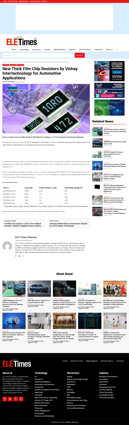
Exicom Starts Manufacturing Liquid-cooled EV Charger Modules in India (113, 177)
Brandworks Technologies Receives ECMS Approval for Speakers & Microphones (114, 302)
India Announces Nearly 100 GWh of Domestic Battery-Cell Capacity (13, 334)
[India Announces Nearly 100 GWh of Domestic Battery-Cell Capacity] (97, 165)
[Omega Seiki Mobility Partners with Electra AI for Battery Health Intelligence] (64, 288)
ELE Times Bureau (9, 81)
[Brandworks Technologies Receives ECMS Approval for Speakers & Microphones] (115, 288)
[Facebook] (16, 255)
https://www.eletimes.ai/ (23, 240)
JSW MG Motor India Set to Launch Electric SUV (39, 301)
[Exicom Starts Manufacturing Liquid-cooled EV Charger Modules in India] (97, 177)
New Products (20, 65)
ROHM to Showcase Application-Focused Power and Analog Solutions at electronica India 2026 (114, 335)
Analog (55, 331)
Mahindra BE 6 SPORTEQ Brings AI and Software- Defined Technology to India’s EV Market (115, 211)
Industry (9, 62)
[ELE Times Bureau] (7, 246)
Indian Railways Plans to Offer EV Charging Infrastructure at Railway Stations (115, 131)
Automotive (16, 62)
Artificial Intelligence (109, 208)
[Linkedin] (19, 255)
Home (4, 62)
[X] (23, 255)
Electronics (106, 298)
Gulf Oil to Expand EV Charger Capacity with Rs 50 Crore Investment (113, 154)
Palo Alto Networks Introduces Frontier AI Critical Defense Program (88, 334)
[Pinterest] (15, 399)
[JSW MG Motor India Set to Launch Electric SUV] (97, 143)
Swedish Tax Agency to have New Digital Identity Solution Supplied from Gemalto (22, 224)
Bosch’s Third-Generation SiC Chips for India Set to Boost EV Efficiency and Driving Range (114, 200)
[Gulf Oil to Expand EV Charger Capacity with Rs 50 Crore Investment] (97, 154)
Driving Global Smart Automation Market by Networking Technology (68, 224)
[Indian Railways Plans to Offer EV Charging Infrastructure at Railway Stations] (97, 131)
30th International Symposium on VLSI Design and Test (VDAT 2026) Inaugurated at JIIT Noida (64, 335)
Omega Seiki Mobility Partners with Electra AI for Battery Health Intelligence (64, 302)
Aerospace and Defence (84, 331)
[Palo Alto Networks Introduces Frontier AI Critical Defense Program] (89, 321)
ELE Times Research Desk (10, 309)
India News (12, 65)
